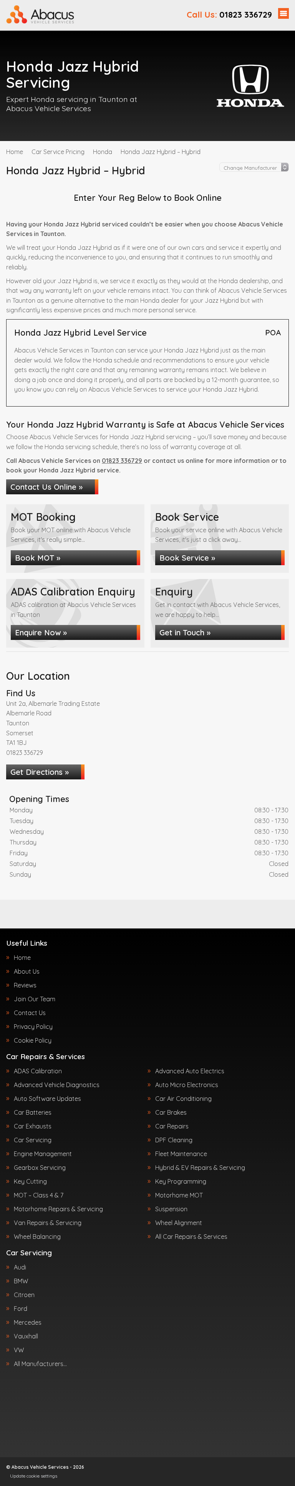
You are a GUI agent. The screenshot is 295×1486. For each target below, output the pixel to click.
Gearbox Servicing (40, 1168)
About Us (27, 971)
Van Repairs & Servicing (47, 1223)
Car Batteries (32, 1112)
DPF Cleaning (173, 1140)
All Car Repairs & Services (191, 1236)
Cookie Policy (32, 1040)
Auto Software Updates (47, 1099)
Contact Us (30, 1013)
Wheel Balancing (37, 1236)
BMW (21, 1281)
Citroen (24, 1295)
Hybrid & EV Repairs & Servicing (200, 1168)
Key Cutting (30, 1181)
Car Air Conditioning (183, 1099)
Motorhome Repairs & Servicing (58, 1209)
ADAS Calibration (38, 1071)
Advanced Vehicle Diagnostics (56, 1085)
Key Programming (180, 1181)
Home (22, 958)
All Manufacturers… (40, 1364)
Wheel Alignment (178, 1223)
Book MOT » (37, 558)
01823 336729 (229, 14)
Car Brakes (171, 1112)
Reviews (25, 985)
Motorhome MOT (179, 1195)
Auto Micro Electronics (186, 1085)
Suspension (171, 1209)
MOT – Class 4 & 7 (38, 1195)
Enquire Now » (41, 632)
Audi (20, 1267)
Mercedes (27, 1322)
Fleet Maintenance (181, 1154)
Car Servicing (32, 1140)
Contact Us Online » (46, 487)
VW (19, 1350)
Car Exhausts (32, 1126)
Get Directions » (39, 772)
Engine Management (43, 1154)
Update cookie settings (33, 1476)
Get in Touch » (184, 632)
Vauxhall (26, 1336)
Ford (20, 1309)
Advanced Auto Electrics (189, 1071)
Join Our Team (34, 999)
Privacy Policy (33, 1026)
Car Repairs (172, 1126)
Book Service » (187, 558)
